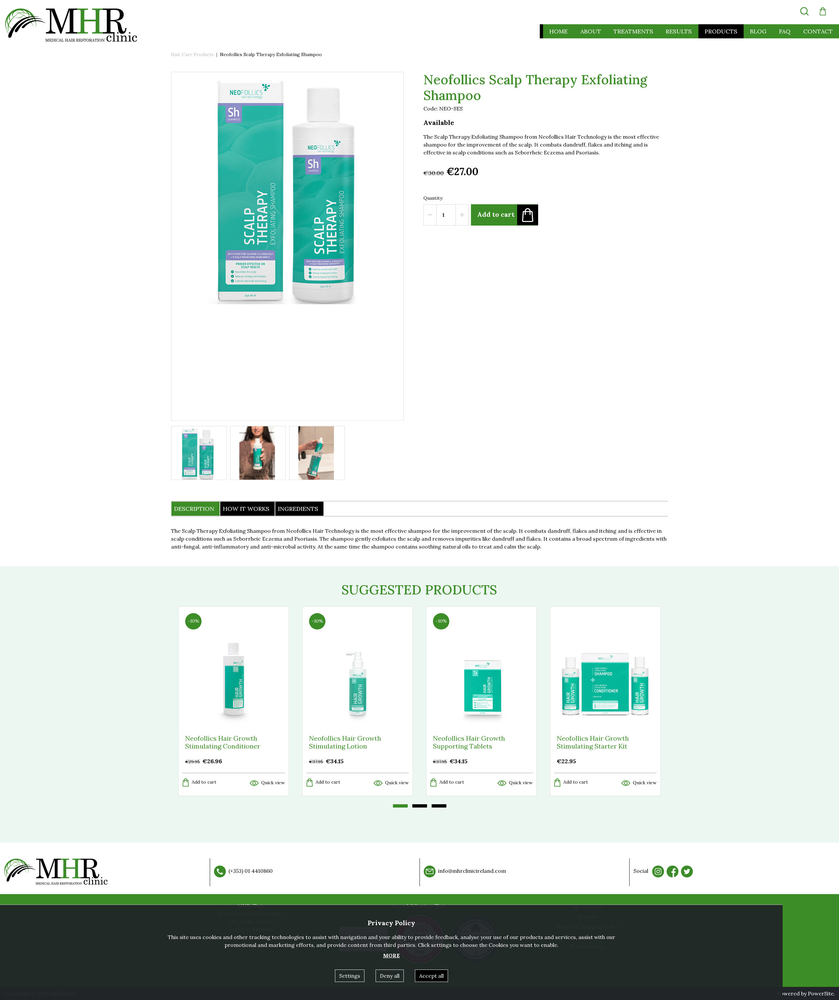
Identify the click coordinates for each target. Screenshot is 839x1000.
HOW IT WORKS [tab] (246, 508)
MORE (391, 955)
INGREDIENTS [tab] (298, 508)
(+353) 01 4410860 (250, 871)
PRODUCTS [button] (721, 31)
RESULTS (679, 31)
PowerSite (821, 993)
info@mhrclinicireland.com (472, 871)
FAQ (784, 31)
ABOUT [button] (590, 31)
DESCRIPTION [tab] (194, 508)
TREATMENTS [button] (633, 31)
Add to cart (496, 214)
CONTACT (818, 31)
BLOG (758, 31)
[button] (823, 11)
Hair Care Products (192, 54)
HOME (558, 31)
